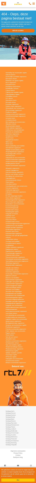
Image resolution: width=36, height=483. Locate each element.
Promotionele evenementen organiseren (17, 259)
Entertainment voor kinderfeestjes (15, 295)
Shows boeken (10, 335)
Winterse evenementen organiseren (16, 362)
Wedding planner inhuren (13, 163)
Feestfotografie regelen (12, 211)
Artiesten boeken (10, 74)
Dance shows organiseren (13, 198)
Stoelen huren (9, 138)
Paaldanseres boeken (12, 249)
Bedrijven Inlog (18, 457)
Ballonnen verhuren (11, 275)
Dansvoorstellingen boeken (13, 287)
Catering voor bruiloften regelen (14, 92)
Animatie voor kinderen (12, 268)
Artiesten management (12, 170)
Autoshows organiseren (12, 271)
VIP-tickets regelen (11, 356)
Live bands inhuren (11, 120)
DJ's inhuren (9, 98)
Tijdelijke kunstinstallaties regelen (15, 149)
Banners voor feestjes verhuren (15, 174)
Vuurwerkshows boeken (12, 360)
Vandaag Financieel (11, 439)
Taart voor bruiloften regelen (13, 345)
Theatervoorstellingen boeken (14, 347)
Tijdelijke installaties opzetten (14, 353)
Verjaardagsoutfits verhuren (13, 153)
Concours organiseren (12, 188)
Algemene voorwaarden (18, 451)
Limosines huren (10, 118)
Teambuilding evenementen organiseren (17, 261)
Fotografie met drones (12, 213)
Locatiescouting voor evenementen (16, 317)
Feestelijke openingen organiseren (15, 301)
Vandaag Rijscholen (11, 423)
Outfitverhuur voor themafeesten (15, 130)
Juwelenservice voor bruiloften (14, 225)
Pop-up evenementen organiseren (15, 257)
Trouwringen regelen (11, 354)
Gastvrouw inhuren (11, 219)
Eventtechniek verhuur (12, 210)
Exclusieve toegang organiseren (15, 299)
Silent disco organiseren (12, 134)
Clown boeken (10, 182)
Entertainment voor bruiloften (14, 293)
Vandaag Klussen (11, 413)
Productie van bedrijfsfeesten (14, 132)
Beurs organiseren (11, 82)
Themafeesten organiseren (13, 147)
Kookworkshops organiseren (14, 233)
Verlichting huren (10, 155)
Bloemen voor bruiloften (12, 277)
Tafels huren (9, 142)
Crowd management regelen (14, 285)
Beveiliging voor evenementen (14, 176)
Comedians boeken (11, 184)
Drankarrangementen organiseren (15, 200)
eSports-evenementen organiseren (15, 165)
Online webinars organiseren (14, 128)
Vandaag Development (12, 440)
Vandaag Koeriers (11, 415)
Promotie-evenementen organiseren (16, 329)
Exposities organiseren (12, 104)
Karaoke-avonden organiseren (14, 227)
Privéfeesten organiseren (13, 327)
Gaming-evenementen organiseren (15, 114)
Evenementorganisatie (12, 207)
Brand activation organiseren (14, 279)
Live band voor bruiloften (12, 241)
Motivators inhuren (11, 124)
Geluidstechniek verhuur (12, 221)
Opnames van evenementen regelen (16, 325)
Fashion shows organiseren (13, 106)
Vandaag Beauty (10, 417)
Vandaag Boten (10, 419)
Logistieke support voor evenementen (16, 319)
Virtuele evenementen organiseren (15, 159)
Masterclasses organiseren (13, 321)
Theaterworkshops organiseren (14, 349)
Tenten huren (9, 143)
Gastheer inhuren (10, 217)
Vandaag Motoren (11, 421)
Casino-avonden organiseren (14, 283)
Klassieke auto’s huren (12, 231)
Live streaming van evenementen (15, 315)
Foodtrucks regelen (11, 112)
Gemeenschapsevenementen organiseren (18, 223)
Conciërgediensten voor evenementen (16, 186)
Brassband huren (10, 84)
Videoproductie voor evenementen (15, 157)
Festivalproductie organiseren (14, 303)
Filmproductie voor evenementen (15, 108)
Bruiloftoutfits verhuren (12, 88)
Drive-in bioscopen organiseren (14, 202)
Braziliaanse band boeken (13, 86)
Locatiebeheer (10, 245)
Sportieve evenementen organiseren (16, 341)
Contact (18, 455)
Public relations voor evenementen (15, 331)
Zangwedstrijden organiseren (14, 265)
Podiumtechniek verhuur (12, 255)
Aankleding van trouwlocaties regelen (16, 72)
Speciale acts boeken (12, 337)
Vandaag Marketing (11, 442)
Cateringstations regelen (12, 94)
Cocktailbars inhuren (11, 96)
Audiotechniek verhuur (12, 270)
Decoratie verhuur (11, 102)
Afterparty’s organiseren (12, 168)
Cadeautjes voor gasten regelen (15, 281)
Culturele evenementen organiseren (16, 192)
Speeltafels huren (10, 339)
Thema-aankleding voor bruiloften (15, 146)
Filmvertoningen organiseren (14, 110)
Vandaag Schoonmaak (12, 433)
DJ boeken (9, 194)
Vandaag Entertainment (12, 425)
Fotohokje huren (10, 215)
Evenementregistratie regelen (14, 297)
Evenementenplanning (12, 206)
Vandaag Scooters (11, 435)
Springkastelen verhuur (12, 343)
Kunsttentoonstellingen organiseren (16, 116)
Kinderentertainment (11, 309)
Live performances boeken (13, 243)
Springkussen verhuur (12, 136)
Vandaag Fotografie (11, 444)
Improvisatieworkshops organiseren (16, 307)
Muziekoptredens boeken (13, 126)
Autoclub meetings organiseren (14, 172)
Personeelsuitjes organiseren (14, 253)
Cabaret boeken (10, 90)
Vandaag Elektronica (11, 437)
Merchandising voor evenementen (15, 122)
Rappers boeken (10, 333)
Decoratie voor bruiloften (12, 289)
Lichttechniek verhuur (12, 239)
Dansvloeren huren (11, 100)
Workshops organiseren (12, 263)
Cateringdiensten (10, 178)
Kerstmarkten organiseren (13, 229)
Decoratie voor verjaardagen (14, 291)
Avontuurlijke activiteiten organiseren (16, 76)
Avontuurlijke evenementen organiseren (17, 274)
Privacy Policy (18, 453)
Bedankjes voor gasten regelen (14, 80)
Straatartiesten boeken (12, 140)
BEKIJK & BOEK (18, 30)
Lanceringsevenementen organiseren (16, 311)
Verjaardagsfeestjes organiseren (15, 151)
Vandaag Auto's (10, 411)
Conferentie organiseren (12, 190)
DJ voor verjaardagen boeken (14, 196)
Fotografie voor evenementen (14, 305)
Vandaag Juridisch (11, 429)
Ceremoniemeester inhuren (13, 180)
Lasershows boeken (11, 313)
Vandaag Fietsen (10, 427)
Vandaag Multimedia (11, 431)
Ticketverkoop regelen (12, 350)
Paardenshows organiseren (13, 251)
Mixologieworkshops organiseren (15, 323)
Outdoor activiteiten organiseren (15, 247)
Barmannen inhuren (11, 78)
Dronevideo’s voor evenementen (15, 204)
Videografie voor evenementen (14, 358)
